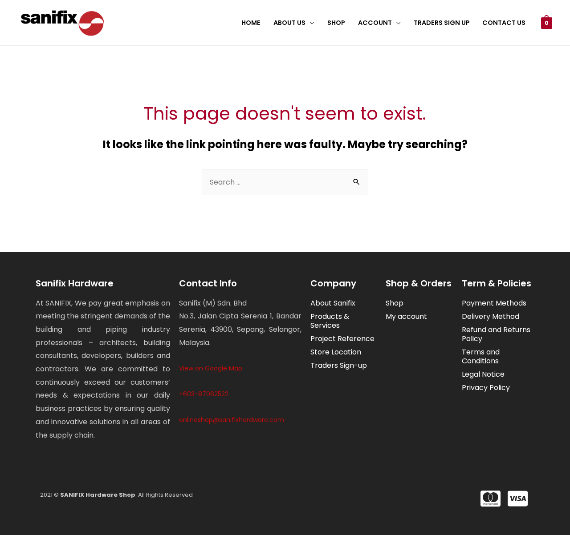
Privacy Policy (486, 387)
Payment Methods (494, 303)
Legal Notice (483, 374)
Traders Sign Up (442, 22)
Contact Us (503, 22)
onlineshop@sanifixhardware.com (231, 419)
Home (251, 22)
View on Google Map (210, 368)
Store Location (335, 352)
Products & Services (329, 320)
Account (375, 22)
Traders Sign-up (338, 365)
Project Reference (342, 339)
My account (406, 316)
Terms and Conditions (481, 356)
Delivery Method (490, 316)
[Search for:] (285, 182)
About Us (289, 22)
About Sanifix (332, 303)
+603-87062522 (203, 394)
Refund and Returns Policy (496, 334)
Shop (336, 22)
